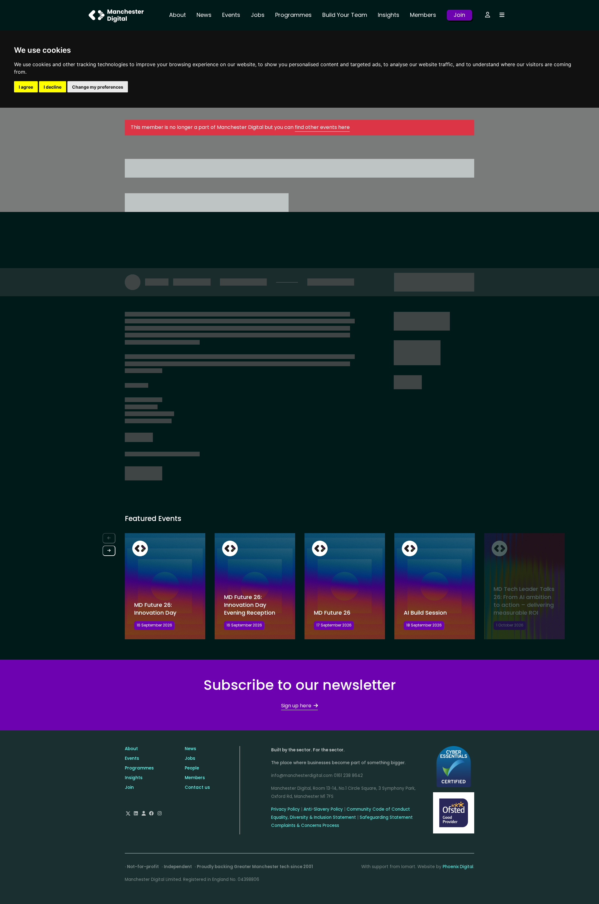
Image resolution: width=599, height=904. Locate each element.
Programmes (293, 15)
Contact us (197, 787)
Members (423, 15)
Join (459, 15)
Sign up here (296, 705)
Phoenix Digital (458, 867)
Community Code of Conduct (378, 809)
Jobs (258, 15)
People (192, 768)
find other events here (322, 127)
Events (231, 15)
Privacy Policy (285, 809)
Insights (388, 15)
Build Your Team (344, 15)
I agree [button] (26, 87)
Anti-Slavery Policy (323, 809)
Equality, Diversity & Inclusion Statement (313, 817)
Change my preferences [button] (97, 87)
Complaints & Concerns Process (305, 825)
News (204, 15)
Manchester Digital (117, 15)
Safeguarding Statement (386, 817)
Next (109, 551)
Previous (109, 538)
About (177, 15)
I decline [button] (52, 87)
